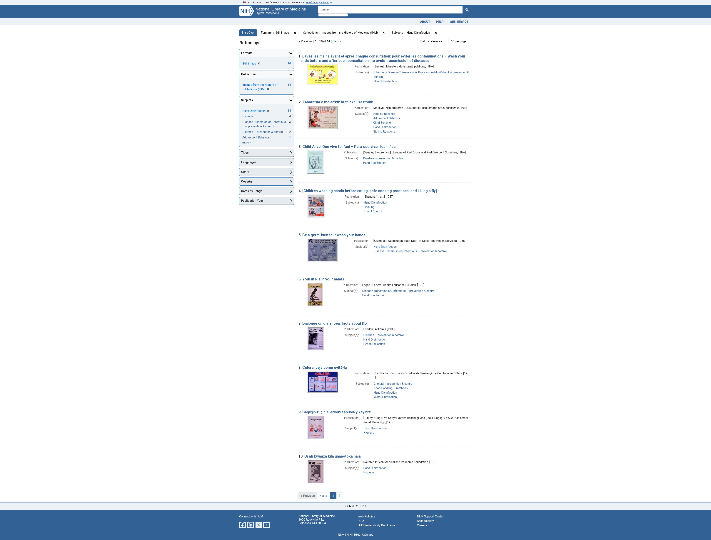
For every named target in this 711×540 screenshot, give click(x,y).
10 (458, 41)
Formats (247, 53)
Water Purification (385, 397)
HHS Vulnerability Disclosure (376, 525)
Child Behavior (382, 122)
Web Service (459, 21)
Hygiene (368, 432)
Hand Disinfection (385, 81)
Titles (245, 152)
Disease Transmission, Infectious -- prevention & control (410, 251)
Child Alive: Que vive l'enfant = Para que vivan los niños (349, 146)
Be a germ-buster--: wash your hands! (334, 235)
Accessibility (425, 521)
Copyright (247, 181)
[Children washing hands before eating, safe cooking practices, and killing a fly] (369, 191)
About (425, 21)
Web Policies (366, 516)
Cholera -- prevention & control (393, 383)
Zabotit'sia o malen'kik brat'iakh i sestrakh (337, 102)
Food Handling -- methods (391, 388)
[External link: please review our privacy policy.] (242, 524)
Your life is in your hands (323, 279)
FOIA (361, 521)
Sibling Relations (384, 131)
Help (440, 21)
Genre (245, 172)
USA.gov (367, 534)
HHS (357, 534)
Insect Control (373, 211)
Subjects (247, 100)
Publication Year (252, 200)
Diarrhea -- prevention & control (383, 158)
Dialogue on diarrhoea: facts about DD (334, 323)
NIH (349, 534)
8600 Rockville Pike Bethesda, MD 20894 (312, 521)
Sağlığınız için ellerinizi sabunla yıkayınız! (336, 412)
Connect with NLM (251, 516)
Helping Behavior (384, 114)
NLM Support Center (430, 516)
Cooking (369, 207)
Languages (248, 162)
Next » (337, 41)
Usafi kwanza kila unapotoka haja (332, 456)
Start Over (248, 32)
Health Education (374, 344)
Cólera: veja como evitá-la (324, 367)
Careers (422, 525)
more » (246, 142)
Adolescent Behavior (386, 118)
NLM (341, 534)
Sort (431, 41)
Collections (249, 74)
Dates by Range (251, 191)
